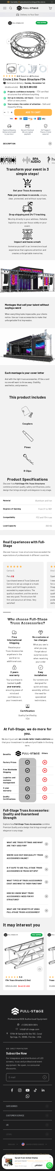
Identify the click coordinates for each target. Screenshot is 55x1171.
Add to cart (33, 112)
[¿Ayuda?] (49, 1165)
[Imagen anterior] (9, 41)
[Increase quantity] (11, 112)
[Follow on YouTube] (28, 1090)
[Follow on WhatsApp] (28, 1096)
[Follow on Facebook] (12, 1090)
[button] (27, 1106)
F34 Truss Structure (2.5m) (18, 980)
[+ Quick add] (39, 969)
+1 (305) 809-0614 (29, 1024)
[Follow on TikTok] (35, 1090)
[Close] (52, 2)
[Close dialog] (50, 1103)
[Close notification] (50, 1157)
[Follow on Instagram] (20, 1090)
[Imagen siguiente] (46, 41)
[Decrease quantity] (4, 112)
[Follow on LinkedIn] (43, 1090)
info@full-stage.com (29, 1029)
